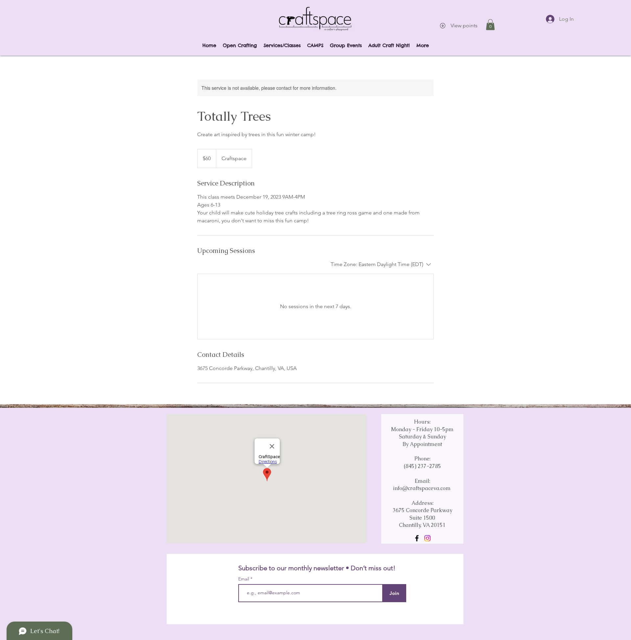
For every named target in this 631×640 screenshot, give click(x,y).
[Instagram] (427, 538)
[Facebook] (417, 538)
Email (244, 579)
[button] (490, 24)
